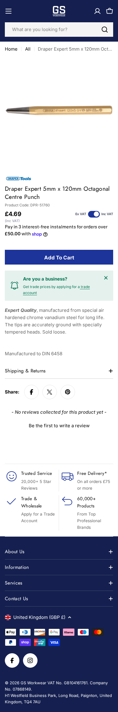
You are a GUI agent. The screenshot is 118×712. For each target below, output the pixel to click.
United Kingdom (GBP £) (39, 617)
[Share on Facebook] (31, 392)
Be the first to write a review (59, 425)
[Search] (104, 29)
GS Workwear (33, 682)
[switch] (94, 214)
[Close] (106, 278)
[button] (59, 425)
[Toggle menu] (8, 11)
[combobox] (59, 29)
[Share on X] (49, 392)
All (28, 49)
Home (11, 49)
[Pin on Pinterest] (68, 392)
